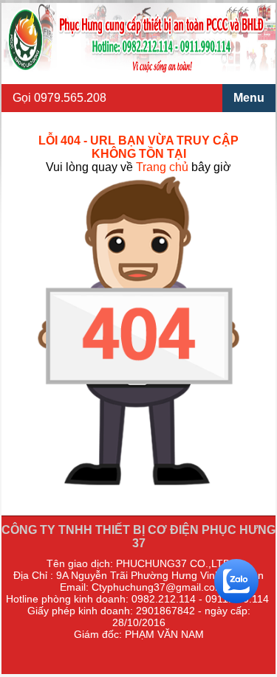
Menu (248, 97)
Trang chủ (162, 167)
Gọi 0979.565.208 (59, 97)
